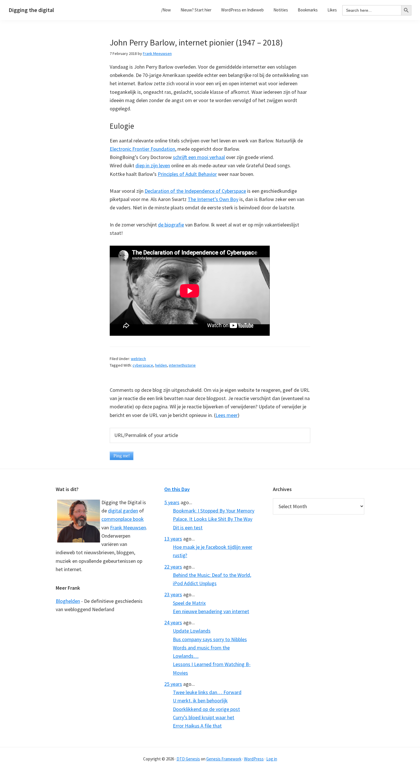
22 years (173, 566)
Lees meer (226, 415)
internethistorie (182, 365)
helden (161, 365)
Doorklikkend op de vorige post (206, 709)
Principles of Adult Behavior (187, 174)
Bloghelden (68, 601)
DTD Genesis (188, 759)
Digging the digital (31, 9)
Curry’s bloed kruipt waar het (203, 717)
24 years (173, 622)
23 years (173, 594)
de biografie (171, 224)
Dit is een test (188, 527)
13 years (173, 538)
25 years (173, 684)
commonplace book (122, 519)
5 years (171, 502)
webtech (138, 358)
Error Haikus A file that (197, 725)
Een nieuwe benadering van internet (211, 611)
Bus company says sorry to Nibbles (210, 639)
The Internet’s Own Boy (213, 199)
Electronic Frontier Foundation (142, 149)
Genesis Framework (223, 759)
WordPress (254, 759)
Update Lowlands (192, 630)
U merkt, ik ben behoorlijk (200, 700)
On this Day (177, 489)
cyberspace (143, 365)
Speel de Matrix (189, 603)
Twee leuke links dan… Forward (207, 692)
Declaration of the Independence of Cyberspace (195, 191)
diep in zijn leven (152, 165)
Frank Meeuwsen (128, 527)
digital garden (123, 510)
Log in (271, 759)
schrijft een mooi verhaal (199, 157)
